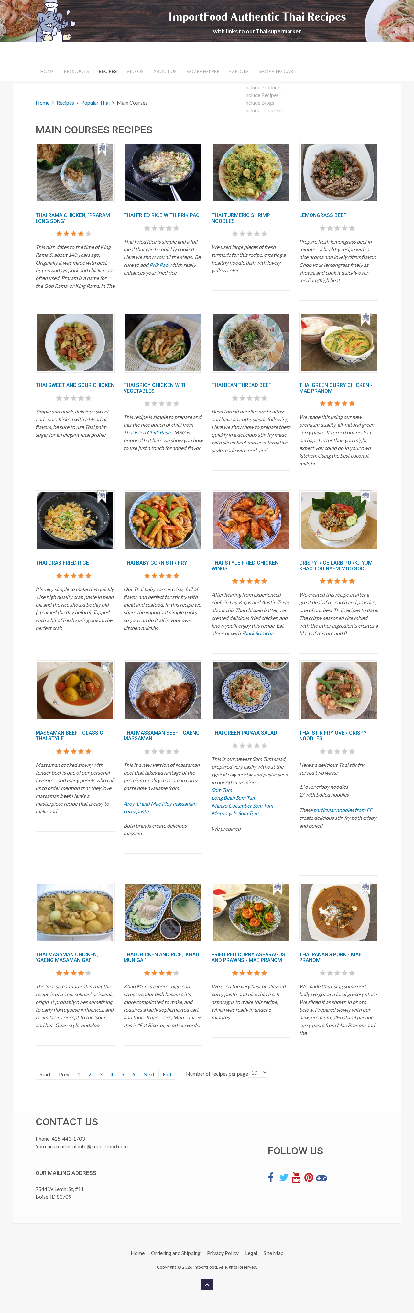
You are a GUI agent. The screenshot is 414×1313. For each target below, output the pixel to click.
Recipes (108, 71)
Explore (239, 71)
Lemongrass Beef (322, 215)
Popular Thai (95, 102)
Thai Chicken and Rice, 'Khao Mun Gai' (161, 958)
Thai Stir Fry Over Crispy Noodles (333, 736)
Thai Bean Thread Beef (241, 385)
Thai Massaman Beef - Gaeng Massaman (162, 736)
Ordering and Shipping (176, 1253)
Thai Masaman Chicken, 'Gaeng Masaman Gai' (67, 958)
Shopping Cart (277, 71)
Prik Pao (158, 265)
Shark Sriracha (257, 633)
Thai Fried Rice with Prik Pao (162, 215)
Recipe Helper (203, 71)
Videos (135, 71)
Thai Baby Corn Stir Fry (155, 563)
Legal (251, 1253)
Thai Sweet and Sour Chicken (75, 385)
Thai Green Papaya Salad (244, 733)
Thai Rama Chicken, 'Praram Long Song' (73, 218)
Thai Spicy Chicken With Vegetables (156, 388)
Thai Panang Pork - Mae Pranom (330, 958)
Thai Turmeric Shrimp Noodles (241, 218)
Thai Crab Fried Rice (62, 563)
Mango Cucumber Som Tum (242, 805)
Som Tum (222, 790)
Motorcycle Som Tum (235, 813)
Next (149, 1074)
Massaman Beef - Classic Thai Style (69, 736)
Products (76, 71)
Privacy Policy (223, 1253)
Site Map (274, 1253)
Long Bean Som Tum (234, 798)
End (167, 1074)
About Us (165, 71)
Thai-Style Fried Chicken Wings (245, 566)
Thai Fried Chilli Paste (148, 432)
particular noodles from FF (342, 810)
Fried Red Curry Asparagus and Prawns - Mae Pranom (248, 958)
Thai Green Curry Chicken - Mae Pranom (335, 388)
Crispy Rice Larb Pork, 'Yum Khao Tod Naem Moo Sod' (336, 566)
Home (47, 71)
